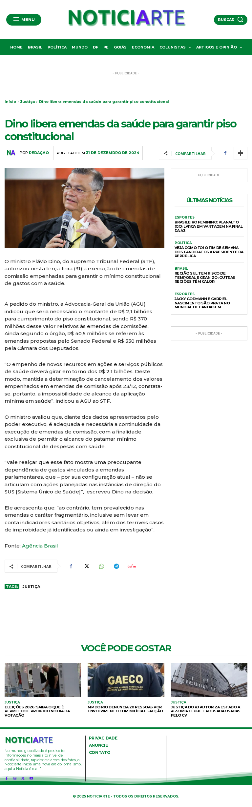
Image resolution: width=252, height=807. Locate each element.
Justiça (27, 101)
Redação (39, 153)
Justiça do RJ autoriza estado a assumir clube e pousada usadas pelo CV (206, 711)
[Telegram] (116, 566)
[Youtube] (31, 777)
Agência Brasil (40, 546)
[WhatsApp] (101, 566)
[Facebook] (225, 153)
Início (10, 101)
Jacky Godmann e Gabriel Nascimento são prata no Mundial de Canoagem (202, 303)
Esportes (185, 218)
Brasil (181, 269)
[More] (240, 153)
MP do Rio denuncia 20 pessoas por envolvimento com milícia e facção (125, 709)
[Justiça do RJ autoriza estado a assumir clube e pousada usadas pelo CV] (209, 680)
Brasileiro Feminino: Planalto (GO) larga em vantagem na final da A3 (209, 226)
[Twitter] (86, 566)
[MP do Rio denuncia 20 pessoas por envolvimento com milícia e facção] (126, 680)
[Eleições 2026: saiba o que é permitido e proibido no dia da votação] (43, 680)
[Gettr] (131, 566)
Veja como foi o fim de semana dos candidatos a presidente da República (209, 251)
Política (183, 243)
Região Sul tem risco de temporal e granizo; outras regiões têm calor (205, 277)
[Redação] (12, 152)
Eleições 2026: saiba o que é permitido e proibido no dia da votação (37, 711)
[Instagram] (14, 777)
